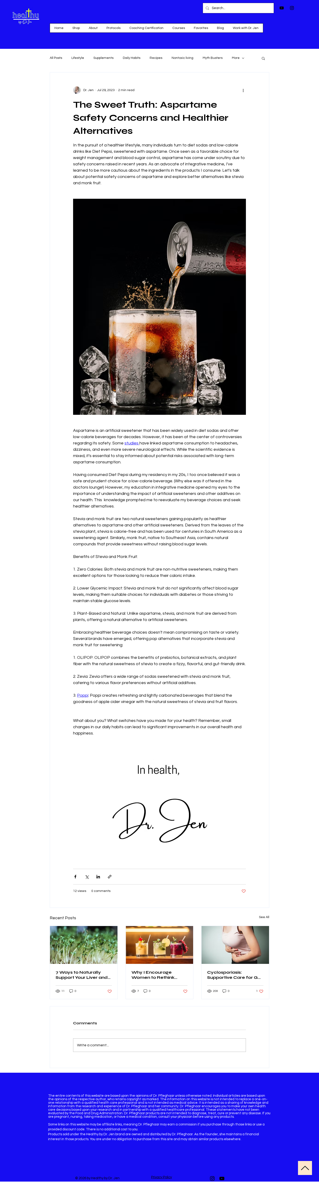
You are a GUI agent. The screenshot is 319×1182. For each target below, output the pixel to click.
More (236, 58)
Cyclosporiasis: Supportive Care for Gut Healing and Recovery (234, 975)
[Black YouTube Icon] (281, 8)
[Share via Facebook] (75, 876)
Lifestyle (77, 58)
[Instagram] (212, 1178)
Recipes (156, 58)
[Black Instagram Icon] (291, 8)
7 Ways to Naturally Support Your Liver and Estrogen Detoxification (83, 975)
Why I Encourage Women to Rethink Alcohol (152, 975)
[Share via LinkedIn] (98, 876)
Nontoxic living (182, 58)
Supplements (103, 58)
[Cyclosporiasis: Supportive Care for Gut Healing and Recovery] (235, 945)
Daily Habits (131, 58)
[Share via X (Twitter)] (87, 876)
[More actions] (243, 90)
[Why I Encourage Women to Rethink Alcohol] (159, 945)
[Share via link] (109, 876)
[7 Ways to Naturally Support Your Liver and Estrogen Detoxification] (83, 945)
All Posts (56, 58)
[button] (178, 28)
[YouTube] (222, 1178)
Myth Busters (213, 58)
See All (264, 917)
